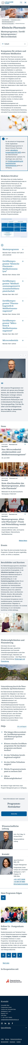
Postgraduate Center (5, 6)
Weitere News (23, 540)
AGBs (2, 1039)
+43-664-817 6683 (19, 881)
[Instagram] (2, 1023)
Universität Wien (5, 19)
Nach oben (6, 963)
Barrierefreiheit (4, 1041)
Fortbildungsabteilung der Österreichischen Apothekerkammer (14, 163)
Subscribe (14, 814)
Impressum (12, 1041)
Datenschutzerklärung (16, 1039)
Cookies (18, 1041)
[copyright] (26, 16)
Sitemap (7, 1039)
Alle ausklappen (21, 726)
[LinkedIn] (5, 1023)
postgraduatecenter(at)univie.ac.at (10, 1019)
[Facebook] (12, 1023)
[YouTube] (8, 1023)
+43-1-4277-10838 (19, 879)
